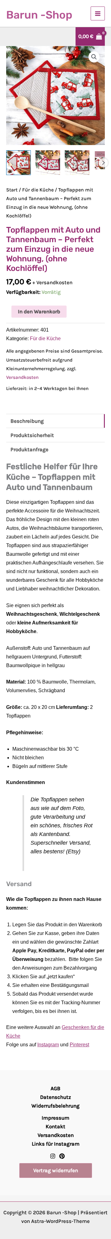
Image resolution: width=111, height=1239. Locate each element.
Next (103, 162)
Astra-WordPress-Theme (60, 1221)
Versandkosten (22, 377)
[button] (94, 56)
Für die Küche (38, 190)
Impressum (55, 1118)
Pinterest (79, 1044)
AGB (55, 1088)
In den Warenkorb (39, 311)
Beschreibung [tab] (27, 421)
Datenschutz (55, 1097)
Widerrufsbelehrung (55, 1106)
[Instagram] (53, 1156)
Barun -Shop (39, 14)
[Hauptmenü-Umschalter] (98, 13)
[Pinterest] (62, 1156)
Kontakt (55, 1126)
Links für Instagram (56, 1144)
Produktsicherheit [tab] (32, 435)
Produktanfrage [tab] (29, 449)
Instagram (48, 1044)
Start (12, 190)
